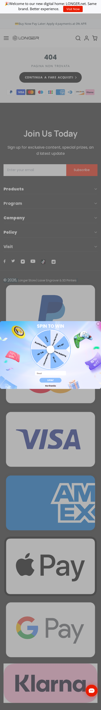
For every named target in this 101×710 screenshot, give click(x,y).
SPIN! (50, 380)
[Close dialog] (98, 324)
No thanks (50, 386)
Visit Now (73, 9)
